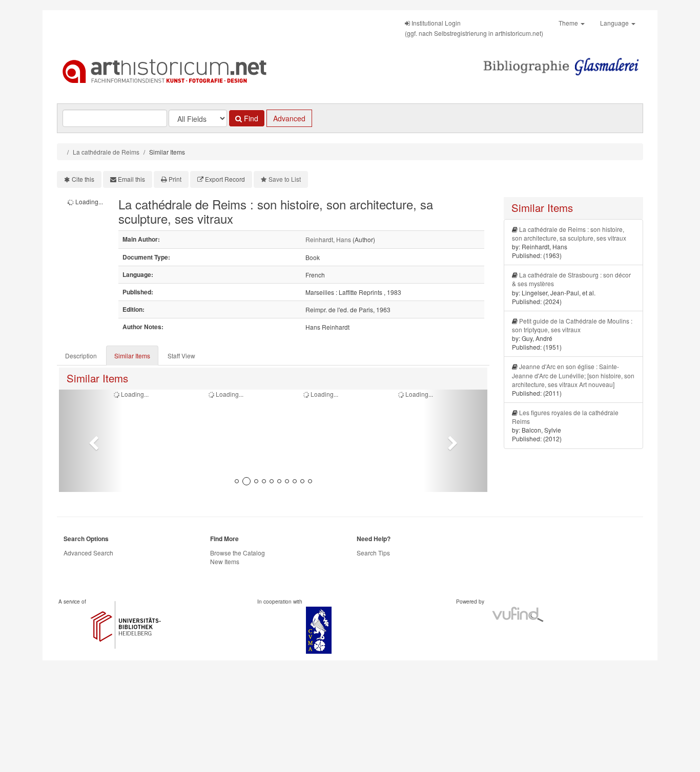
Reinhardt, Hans (328, 239)
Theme (569, 22)
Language (615, 22)
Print (175, 179)
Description (81, 355)
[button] (91, 441)
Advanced (289, 118)
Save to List (285, 179)
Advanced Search (88, 552)
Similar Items (132, 355)
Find (250, 118)
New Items (224, 561)
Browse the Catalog (237, 552)
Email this (131, 179)
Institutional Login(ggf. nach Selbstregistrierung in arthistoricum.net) (474, 27)
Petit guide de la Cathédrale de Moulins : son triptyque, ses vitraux (572, 325)
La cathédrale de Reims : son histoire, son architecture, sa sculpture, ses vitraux (569, 233)
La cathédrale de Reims (106, 151)
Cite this (83, 179)
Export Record (225, 179)
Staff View (181, 355)
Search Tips (373, 552)
